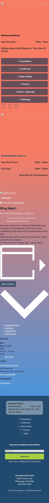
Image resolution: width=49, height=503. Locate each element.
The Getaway (5, 383)
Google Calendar (12, 325)
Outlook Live (10, 334)
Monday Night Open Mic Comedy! (17, 221)
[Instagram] (10, 106)
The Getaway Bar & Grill (9, 365)
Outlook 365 (10, 331)
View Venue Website (7, 374)
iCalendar (9, 328)
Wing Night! (9, 357)
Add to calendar (8, 284)
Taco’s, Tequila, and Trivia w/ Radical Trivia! (20, 218)
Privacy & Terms (24, 493)
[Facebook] (4, 106)
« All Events (5, 197)
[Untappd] (16, 106)
